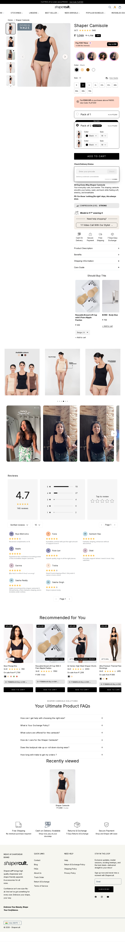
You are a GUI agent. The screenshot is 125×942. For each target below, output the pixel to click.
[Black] (76, 69)
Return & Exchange (41, 882)
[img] (85, 30)
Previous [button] (22, 56)
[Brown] (87, 69)
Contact (37, 860)
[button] (110, 7)
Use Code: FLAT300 (82, 2)
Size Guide (113, 78)
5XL (76, 91)
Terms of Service (41, 886)
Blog (36, 864)
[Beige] (82, 69)
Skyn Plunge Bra (10, 666)
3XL (108, 85)
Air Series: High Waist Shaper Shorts (81, 666)
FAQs (36, 869)
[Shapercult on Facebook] (96, 896)
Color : (79, 65)
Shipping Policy (70, 869)
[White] (93, 69)
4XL (115, 85)
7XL (89, 91)
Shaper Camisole (62, 805)
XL (96, 85)
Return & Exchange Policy (74, 864)
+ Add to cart (80, 337)
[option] (43, 55)
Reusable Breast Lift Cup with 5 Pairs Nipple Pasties (48, 667)
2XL (102, 85)
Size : (77, 78)
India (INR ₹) (13, 923)
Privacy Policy (70, 873)
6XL (83, 91)
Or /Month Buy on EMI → (16, 682)
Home (10, 20)
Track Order (39, 877)
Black (91, 136)
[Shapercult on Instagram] (102, 896)
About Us (37, 873)
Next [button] (65, 56)
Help (66, 860)
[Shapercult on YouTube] (108, 896)
